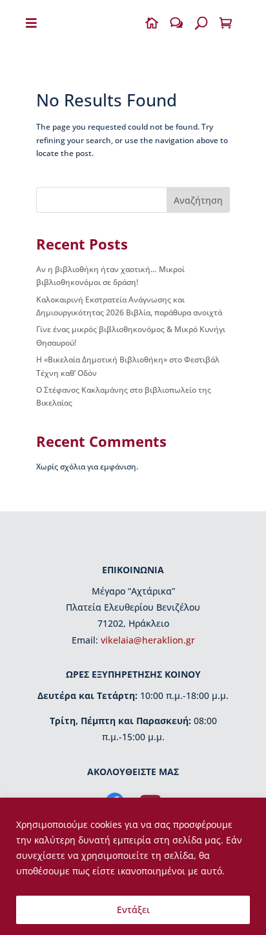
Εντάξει (133, 909)
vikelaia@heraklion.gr (148, 640)
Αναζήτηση (198, 200)
